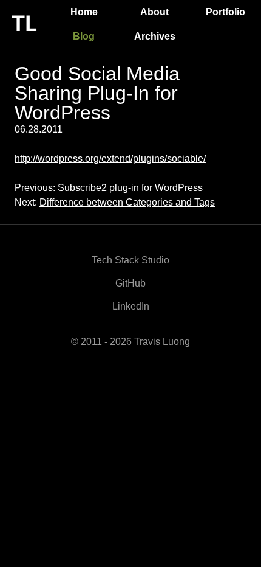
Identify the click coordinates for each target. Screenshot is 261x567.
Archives (154, 36)
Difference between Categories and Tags (127, 202)
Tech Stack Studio (130, 260)
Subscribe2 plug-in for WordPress (130, 188)
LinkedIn (130, 306)
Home (84, 12)
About (154, 12)
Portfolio (225, 12)
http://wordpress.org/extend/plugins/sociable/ (110, 158)
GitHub (130, 283)
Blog (84, 36)
